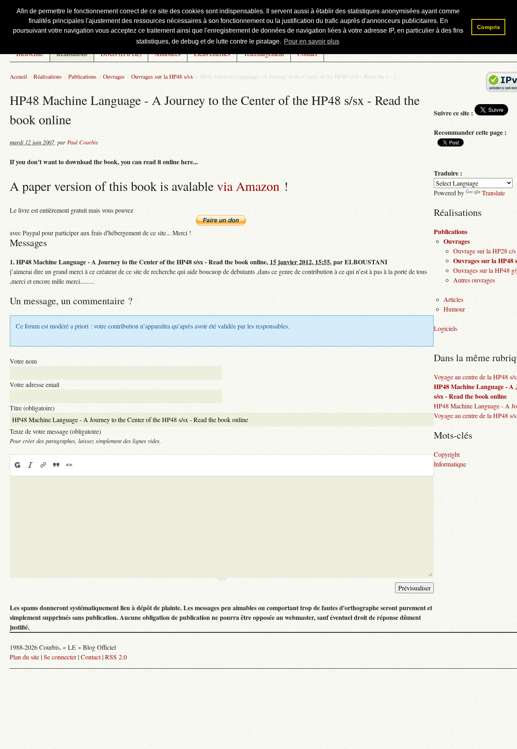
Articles (453, 299)
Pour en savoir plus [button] (311, 41)
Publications (82, 76)
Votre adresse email (34, 384)
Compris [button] (488, 27)
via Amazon (248, 186)
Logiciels (445, 328)
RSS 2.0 (116, 657)
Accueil (18, 76)
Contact (91, 657)
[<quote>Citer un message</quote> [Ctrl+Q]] (56, 465)
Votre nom (23, 361)
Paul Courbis (82, 142)
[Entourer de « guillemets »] (69, 465)
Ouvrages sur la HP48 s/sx (162, 76)
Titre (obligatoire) (32, 408)
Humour (454, 309)
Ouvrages (114, 76)
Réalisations (48, 76)
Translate (493, 192)
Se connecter (60, 657)
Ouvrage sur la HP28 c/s (484, 251)
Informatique (450, 464)
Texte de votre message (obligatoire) (55, 431)
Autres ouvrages (474, 280)
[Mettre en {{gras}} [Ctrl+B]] (17, 465)
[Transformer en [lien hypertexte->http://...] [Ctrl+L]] (43, 465)
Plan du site (24, 657)
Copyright (447, 454)
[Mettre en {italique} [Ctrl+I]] (30, 465)
